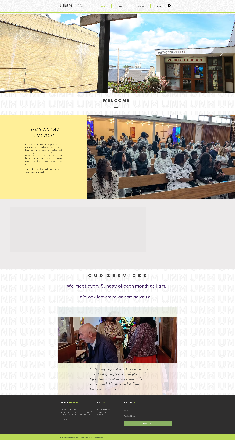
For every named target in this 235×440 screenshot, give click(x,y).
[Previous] (13, 53)
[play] (171, 319)
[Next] (221, 53)
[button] (117, 340)
